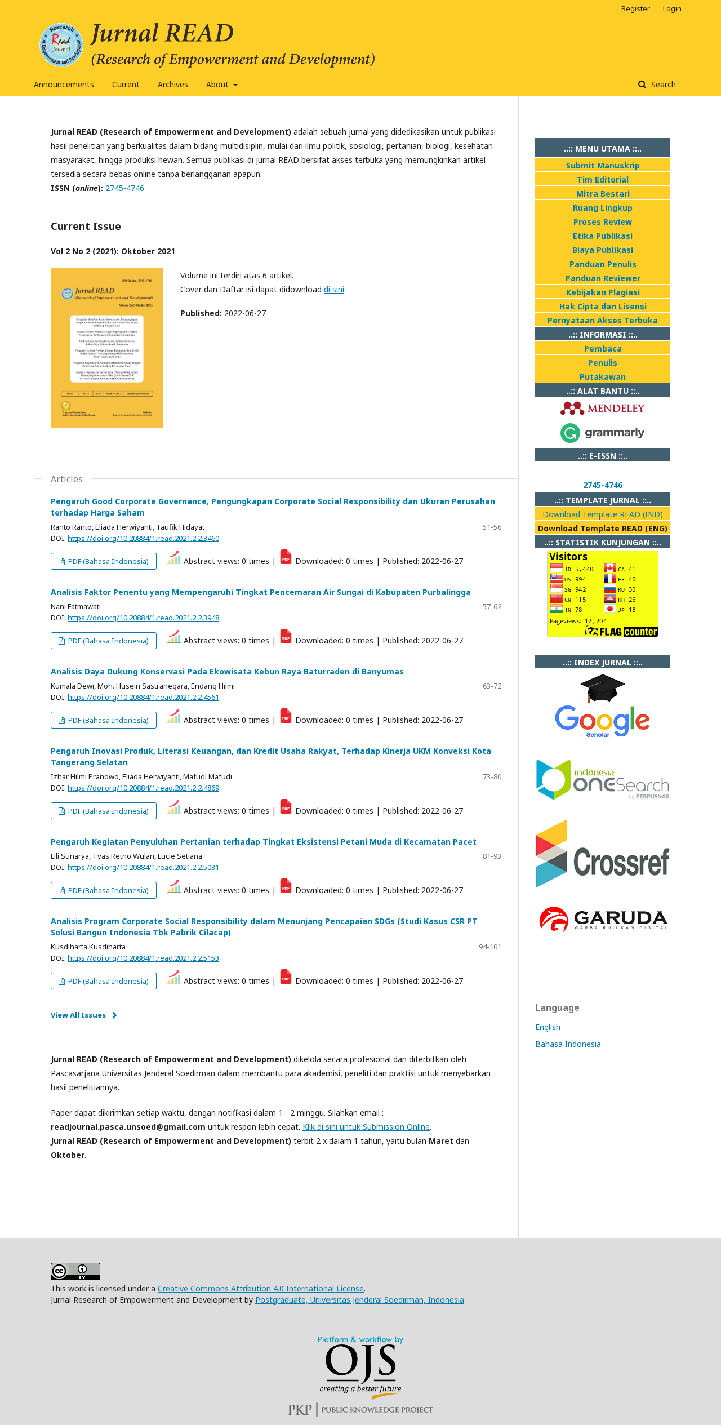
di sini (334, 289)
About (218, 84)
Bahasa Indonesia (568, 1043)
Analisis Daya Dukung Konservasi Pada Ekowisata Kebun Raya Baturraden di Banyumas (227, 671)
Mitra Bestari (603, 193)
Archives (173, 84)
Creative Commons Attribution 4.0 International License (261, 1288)
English (547, 1027)
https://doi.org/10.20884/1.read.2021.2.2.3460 (143, 538)
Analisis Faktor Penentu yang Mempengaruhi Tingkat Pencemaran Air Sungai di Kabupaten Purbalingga (261, 592)
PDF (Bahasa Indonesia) (107, 561)
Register (635, 8)
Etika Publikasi (603, 235)
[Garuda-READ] (602, 933)
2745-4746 (124, 188)
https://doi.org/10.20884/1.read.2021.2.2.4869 (143, 788)
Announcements (64, 84)
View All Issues (78, 1015)
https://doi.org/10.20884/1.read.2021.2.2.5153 (143, 958)
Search (662, 84)
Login (672, 8)
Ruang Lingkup (603, 207)
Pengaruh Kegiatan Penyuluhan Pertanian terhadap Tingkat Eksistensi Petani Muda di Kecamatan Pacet (264, 841)
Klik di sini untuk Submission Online (366, 1126)
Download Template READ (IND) (602, 514)
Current (126, 84)
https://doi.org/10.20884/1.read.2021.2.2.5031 (143, 867)
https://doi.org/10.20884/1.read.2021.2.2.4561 (143, 697)
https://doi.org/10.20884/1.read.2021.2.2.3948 (143, 617)
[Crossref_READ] (602, 885)
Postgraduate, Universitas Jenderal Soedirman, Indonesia (359, 1299)
